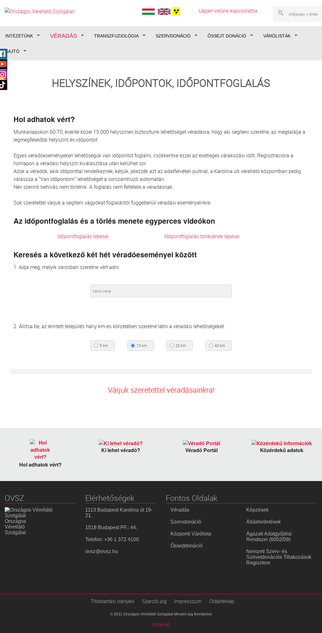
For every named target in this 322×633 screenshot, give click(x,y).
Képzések (257, 510)
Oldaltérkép (221, 601)
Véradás (179, 510)
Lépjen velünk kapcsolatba (228, 10)
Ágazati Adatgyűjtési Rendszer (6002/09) (269, 536)
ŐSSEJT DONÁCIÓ (227, 35)
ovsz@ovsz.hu (101, 551)
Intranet (161, 624)
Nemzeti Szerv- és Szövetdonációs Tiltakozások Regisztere (278, 557)
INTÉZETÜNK (19, 35)
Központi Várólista (190, 533)
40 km (219, 345)
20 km (180, 345)
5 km (104, 345)
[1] (175, 11)
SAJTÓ (12, 51)
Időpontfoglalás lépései (83, 236)
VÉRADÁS (63, 36)
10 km (141, 345)
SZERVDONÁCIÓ (173, 35)
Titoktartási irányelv (113, 601)
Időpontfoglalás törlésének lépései (202, 236)
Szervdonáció (185, 521)
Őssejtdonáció (186, 545)
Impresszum (188, 601)
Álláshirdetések (263, 521)
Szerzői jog (154, 601)
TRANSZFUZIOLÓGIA (116, 35)
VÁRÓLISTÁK (277, 35)
